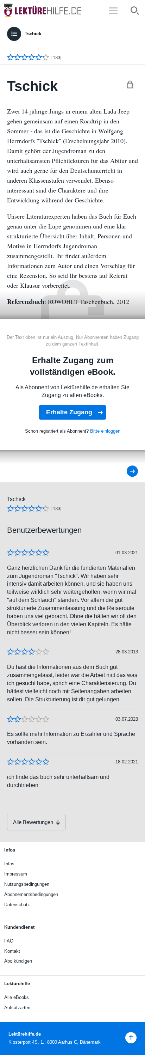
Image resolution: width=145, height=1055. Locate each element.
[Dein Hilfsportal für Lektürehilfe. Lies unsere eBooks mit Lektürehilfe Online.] (49, 10)
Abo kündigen (18, 961)
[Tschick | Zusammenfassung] (127, 471)
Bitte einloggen (105, 431)
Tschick (33, 33)
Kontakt (12, 951)
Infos (9, 863)
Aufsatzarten (17, 1007)
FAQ (8, 941)
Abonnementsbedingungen (31, 894)
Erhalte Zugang (69, 412)
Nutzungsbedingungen (26, 884)
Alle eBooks (16, 997)
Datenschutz (17, 904)
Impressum (15, 874)
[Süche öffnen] (134, 11)
